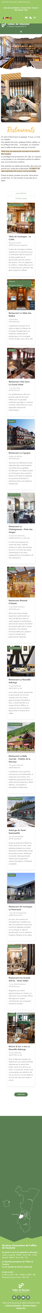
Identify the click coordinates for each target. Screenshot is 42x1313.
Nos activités (19, 10)
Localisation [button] (21, 193)
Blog (26, 10)
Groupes (35, 8)
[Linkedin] (28, 1297)
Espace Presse (26, 8)
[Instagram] (19, 1297)
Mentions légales (29, 1306)
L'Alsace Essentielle (13, 1306)
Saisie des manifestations (11, 8)
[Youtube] (23, 1297)
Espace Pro (21, 1308)
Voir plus (21, 1094)
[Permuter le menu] (21, 32)
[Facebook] (14, 1297)
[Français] (4, 18)
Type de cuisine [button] (21, 199)
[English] (10, 18)
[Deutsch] (7, 18)
